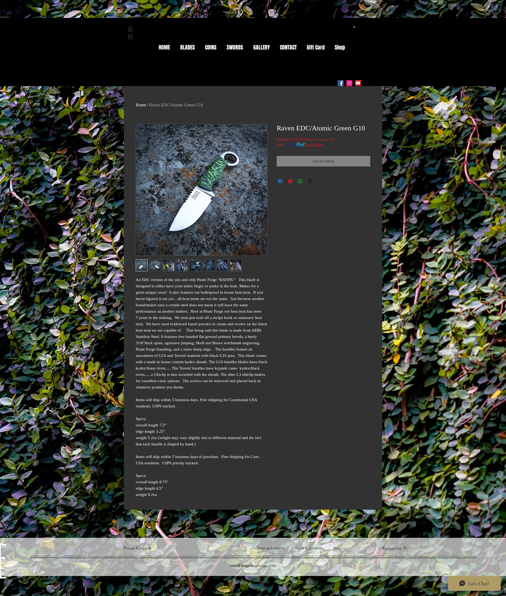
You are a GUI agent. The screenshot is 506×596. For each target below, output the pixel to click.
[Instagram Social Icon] (349, 83)
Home (141, 105)
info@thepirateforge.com (253, 565)
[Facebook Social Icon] (341, 83)
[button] (354, 27)
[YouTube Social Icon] (358, 83)
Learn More (314, 145)
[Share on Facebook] (280, 181)
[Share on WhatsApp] (300, 181)
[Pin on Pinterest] (290, 181)
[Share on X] (310, 181)
